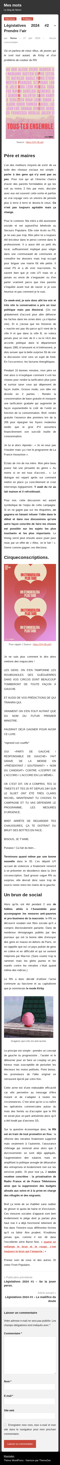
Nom (7, 1381)
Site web (9, 1410)
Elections (10, 18)
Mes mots (12, 5)
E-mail (8, 1396)
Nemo (13, 38)
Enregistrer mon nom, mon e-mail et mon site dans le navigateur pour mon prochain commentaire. (30, 1429)
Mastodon (9, 1456)
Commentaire (13, 1333)
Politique (27, 18)
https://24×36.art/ (35, 142)
